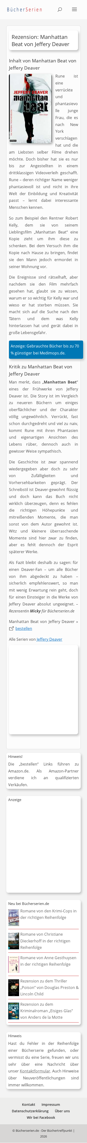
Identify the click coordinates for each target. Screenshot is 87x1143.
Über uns (62, 1111)
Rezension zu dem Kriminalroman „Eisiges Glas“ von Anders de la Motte (46, 1011)
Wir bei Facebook (41, 1117)
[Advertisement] (43, 691)
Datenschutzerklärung (30, 1111)
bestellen (23, 628)
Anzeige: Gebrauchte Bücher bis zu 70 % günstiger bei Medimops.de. (45, 349)
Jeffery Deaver (49, 639)
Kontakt (28, 1104)
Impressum (51, 1104)
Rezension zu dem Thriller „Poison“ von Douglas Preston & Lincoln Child (49, 987)
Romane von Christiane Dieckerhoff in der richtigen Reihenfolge (45, 941)
